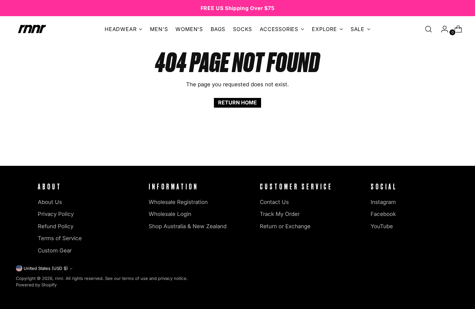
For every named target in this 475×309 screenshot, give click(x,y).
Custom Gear (55, 250)
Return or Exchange (285, 226)
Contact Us (274, 202)
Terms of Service (60, 238)
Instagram (383, 202)
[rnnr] (32, 29)
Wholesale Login (170, 214)
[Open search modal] (428, 29)
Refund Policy (55, 226)
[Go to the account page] (442, 29)
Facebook (383, 214)
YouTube (382, 226)
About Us (50, 202)
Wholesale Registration (178, 202)
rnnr (59, 278)
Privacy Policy (56, 214)
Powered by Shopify (36, 284)
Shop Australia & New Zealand (188, 226)
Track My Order (280, 214)
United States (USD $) (46, 268)
